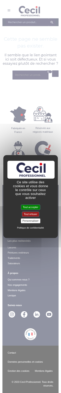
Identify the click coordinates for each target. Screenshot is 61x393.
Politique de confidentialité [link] (30, 227)
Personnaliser (30, 220)
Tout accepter (30, 207)
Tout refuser (30, 214)
